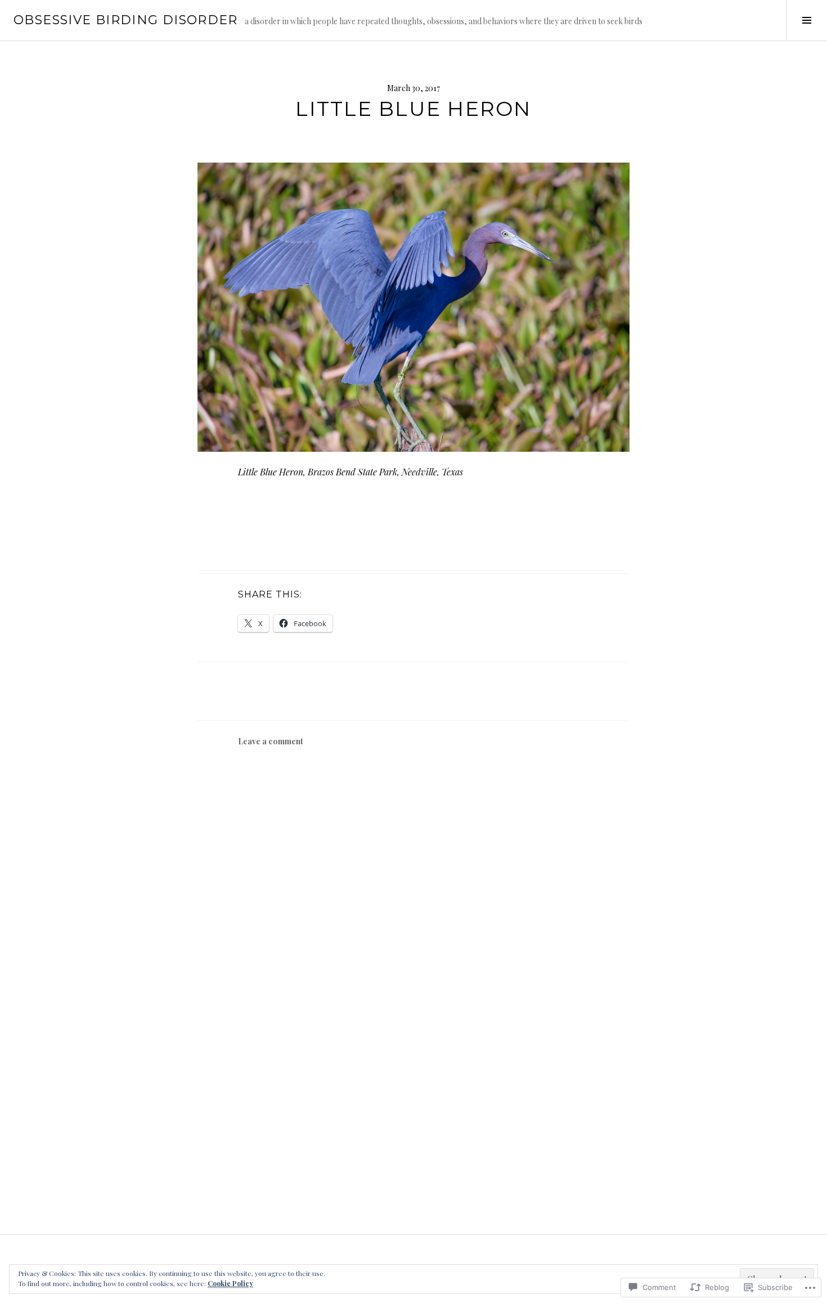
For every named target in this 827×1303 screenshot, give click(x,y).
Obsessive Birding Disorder (126, 20)
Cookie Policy (230, 1283)
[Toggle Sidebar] (806, 20)
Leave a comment (270, 741)
